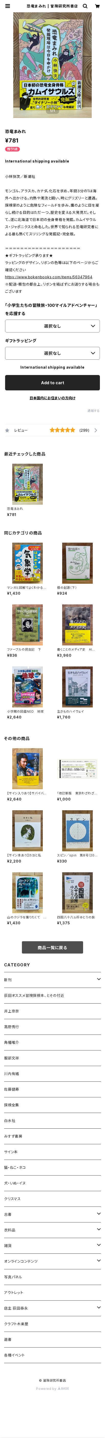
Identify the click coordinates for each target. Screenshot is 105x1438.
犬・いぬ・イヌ (15, 1183)
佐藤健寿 (11, 1089)
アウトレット (13, 1292)
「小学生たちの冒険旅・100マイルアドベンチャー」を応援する (51, 309)
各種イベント (14, 1355)
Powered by (47, 1389)
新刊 (8, 980)
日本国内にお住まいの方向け (52, 398)
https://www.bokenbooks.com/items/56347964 (49, 277)
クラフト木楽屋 (16, 1324)
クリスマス (12, 1199)
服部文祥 (11, 1058)
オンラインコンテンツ (21, 1261)
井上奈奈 (11, 1011)
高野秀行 (11, 1027)
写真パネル (13, 1277)
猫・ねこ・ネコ (15, 1167)
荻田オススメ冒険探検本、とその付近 (34, 995)
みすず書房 (13, 1136)
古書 (8, 1214)
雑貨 (8, 1245)
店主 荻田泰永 (16, 1308)
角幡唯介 (11, 1042)
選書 (8, 1339)
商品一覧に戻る (52, 947)
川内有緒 (11, 1073)
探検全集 (11, 1105)
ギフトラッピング (20, 340)
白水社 (9, 1120)
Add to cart (52, 382)
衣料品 (9, 1230)
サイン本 (11, 1152)
